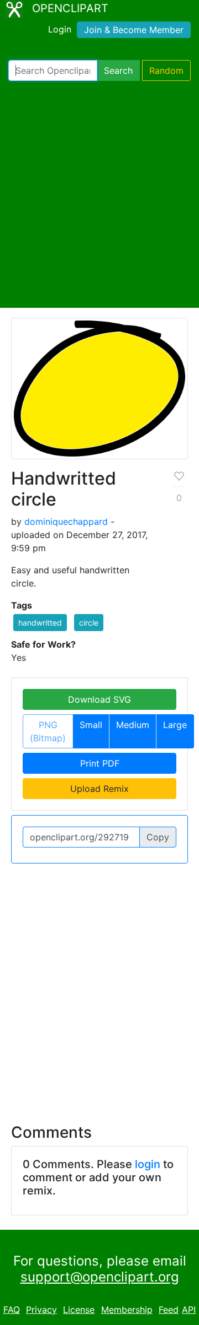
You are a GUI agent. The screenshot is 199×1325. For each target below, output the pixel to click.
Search (118, 70)
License (79, 1309)
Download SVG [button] (99, 699)
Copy (157, 837)
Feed (169, 1309)
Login (59, 29)
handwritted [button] (40, 622)
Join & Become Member (134, 29)
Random (166, 70)
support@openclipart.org (99, 1277)
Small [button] (91, 724)
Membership (127, 1309)
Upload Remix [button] (99, 788)
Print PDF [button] (99, 763)
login (147, 1164)
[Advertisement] (99, 194)
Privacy (41, 1309)
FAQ (11, 1309)
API (189, 1309)
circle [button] (88, 622)
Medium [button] (132, 724)
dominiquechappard (66, 521)
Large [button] (175, 724)
